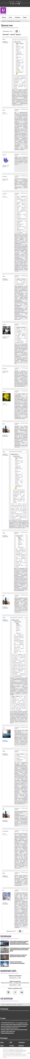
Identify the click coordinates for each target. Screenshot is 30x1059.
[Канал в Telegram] (17, 4)
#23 (26, 154)
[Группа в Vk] (13, 4)
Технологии (22, 1042)
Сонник (24, 17)
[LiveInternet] (2, 1013)
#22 (26, 109)
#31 (28, 451)
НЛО (11, 1042)
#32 (26, 532)
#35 (26, 727)
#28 (26, 368)
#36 (26, 750)
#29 (26, 390)
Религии (12, 1046)
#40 (26, 890)
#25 (26, 193)
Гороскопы (17, 17)
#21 (26, 39)
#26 (26, 275)
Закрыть (28, 1053)
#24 (26, 175)
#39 (26, 872)
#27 (26, 323)
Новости (4, 17)
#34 (26, 617)
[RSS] (11, 4)
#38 (26, 830)
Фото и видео (11, 1)
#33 (26, 595)
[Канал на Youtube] (19, 4)
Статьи (10, 17)
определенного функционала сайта (18, 1050)
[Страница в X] (15, 4)
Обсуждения (18, 1)
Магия (2, 1042)
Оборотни (21, 1046)
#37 (26, 808)
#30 (26, 423)
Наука (2, 1046)
